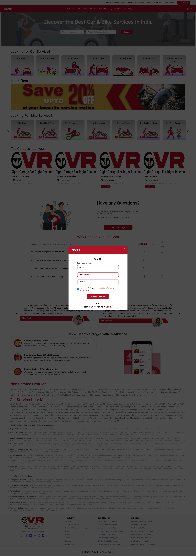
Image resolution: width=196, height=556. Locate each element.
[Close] (124, 249)
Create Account (98, 297)
